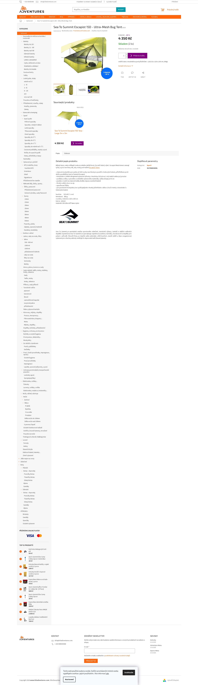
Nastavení (69, 679)
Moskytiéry (27, 340)
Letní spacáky (29, 128)
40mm (27, 218)
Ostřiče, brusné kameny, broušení (35, 431)
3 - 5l (25, 88)
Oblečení (24, 462)
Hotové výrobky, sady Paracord (35, 193)
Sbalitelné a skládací (31, 66)
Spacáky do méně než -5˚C (34, 146)
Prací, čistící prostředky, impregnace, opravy (36, 354)
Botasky (26, 514)
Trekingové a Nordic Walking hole (34, 437)
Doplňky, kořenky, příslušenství (34, 328)
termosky (27, 261)
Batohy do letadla (30, 69)
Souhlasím (128, 672)
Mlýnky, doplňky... (30, 325)
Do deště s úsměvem (30, 343)
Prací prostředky (30, 361)
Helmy (25, 446)
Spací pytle (28, 119)
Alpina (25, 483)
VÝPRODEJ (24, 511)
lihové (26, 297)
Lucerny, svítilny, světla (31, 387)
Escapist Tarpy (94, 167)
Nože (25, 397)
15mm (27, 202)
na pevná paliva (29, 303)
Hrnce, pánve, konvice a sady (33, 267)
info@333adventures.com (63, 640)
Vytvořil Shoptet (173, 680)
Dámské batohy (29, 54)
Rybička (28, 409)
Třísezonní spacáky (31, 131)
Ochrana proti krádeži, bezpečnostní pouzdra (36, 371)
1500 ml (27, 248)
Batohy (25, 41)
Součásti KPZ (29, 168)
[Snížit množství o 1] (126, 57)
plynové (27, 291)
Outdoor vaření (28, 233)
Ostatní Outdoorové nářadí (32, 428)
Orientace (27, 171)
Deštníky (27, 349)
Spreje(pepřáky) (29, 378)
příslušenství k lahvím (32, 252)
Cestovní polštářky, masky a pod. (35, 150)
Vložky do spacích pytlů (32, 153)
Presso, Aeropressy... (31, 315)
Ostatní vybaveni (29, 523)
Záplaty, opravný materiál (33, 227)
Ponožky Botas (29, 474)
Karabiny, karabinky (31, 230)
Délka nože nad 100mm (32, 421)
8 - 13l (26, 91)
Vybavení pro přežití (30, 162)
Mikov (27, 403)
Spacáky (26, 520)
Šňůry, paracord (29, 187)
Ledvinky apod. (29, 375)
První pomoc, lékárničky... (32, 337)
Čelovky (26, 384)
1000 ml (27, 245)
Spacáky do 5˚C (30, 137)
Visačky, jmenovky (30, 106)
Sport (149, 165)
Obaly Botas (28, 480)
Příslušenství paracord (32, 190)
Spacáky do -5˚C (30, 143)
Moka (26, 322)
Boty (22, 465)
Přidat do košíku (139, 56)
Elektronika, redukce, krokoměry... (35, 390)
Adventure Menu (156, 645)
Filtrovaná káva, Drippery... (33, 318)
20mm (27, 205)
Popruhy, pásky (29, 224)
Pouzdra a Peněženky (30, 100)
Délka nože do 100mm (32, 418)
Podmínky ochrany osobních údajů (89, 2)
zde (107, 673)
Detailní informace (124, 66)
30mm (27, 211)
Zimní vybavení (28, 455)
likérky (26, 264)
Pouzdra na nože (29, 434)
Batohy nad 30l (29, 51)
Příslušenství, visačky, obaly (33, 103)
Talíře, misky (28, 278)
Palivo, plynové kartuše (31, 309)
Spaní (25, 116)
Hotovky (153, 640)
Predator (28, 415)
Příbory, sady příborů (30, 285)
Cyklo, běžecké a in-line (32, 63)
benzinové (27, 294)
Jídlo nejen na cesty (27, 458)
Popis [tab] (58, 153)
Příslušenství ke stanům (31, 181)
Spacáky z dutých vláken (33, 125)
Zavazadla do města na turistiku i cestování (34, 37)
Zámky (26, 109)
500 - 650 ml (29, 242)
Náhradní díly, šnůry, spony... (33, 184)
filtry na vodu (28, 258)
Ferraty (26, 443)
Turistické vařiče (29, 288)
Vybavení (24, 33)
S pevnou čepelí (29, 424)
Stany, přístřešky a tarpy (32, 156)
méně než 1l (28, 81)
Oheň (26, 174)
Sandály (26, 486)
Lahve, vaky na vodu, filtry (32, 236)
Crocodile (28, 412)
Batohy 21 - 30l (29, 47)
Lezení (25, 440)
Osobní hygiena (29, 358)
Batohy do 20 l (29, 44)
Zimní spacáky (29, 134)
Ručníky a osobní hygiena (32, 334)
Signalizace (28, 177)
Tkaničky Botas (29, 477)
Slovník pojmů (111, 2)
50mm (27, 221)
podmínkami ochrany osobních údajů (117, 656)
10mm (27, 199)
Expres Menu (154, 651)
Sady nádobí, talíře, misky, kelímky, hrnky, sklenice (35, 271)
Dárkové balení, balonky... (31, 452)
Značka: (99, 31)
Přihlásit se (91, 661)
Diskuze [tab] (67, 153)
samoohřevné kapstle (31, 300)
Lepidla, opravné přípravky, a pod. (36, 367)
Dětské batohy (29, 57)
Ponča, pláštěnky (30, 346)
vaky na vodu (28, 255)
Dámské (25, 489)
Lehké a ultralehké (30, 60)
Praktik (27, 406)
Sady (26, 275)
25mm (27, 208)
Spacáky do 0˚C (30, 140)
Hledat (121, 10)
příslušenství (28, 306)
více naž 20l (28, 97)
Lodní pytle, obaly (29, 78)
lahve (26, 239)
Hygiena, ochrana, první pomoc (33, 331)
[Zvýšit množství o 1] (126, 54)
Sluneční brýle (28, 449)
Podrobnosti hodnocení (81, 31)
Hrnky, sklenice (29, 281)
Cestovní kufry (28, 72)
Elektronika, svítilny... (30, 381)
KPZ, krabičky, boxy (31, 165)
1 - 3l (25, 85)
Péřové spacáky (30, 122)
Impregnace (28, 364)
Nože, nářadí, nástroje (30, 393)
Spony (26, 196)
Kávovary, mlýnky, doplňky (32, 312)
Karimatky (26, 159)
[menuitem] (22, 17)
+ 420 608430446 (60, 644)
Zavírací (26, 400)
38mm (27, 214)
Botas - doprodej (29, 471)
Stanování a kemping (30, 112)
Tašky (25, 75)
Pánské (25, 468)
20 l (25, 94)
